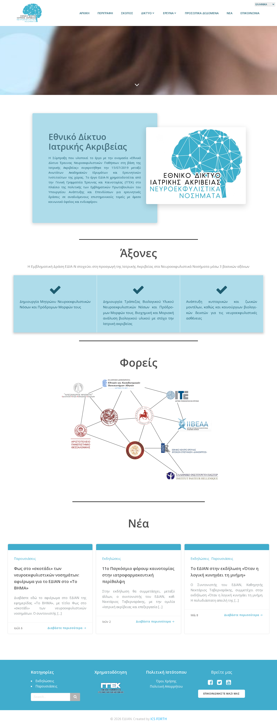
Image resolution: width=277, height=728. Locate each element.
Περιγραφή (105, 13)
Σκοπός (127, 13)
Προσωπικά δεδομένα (202, 13)
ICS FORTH (158, 719)
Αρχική (84, 13)
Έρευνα (168, 13)
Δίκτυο (146, 13)
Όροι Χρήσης (166, 681)
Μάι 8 (194, 615)
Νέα (229, 13)
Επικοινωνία (249, 13)
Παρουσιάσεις (25, 558)
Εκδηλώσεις (111, 558)
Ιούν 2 (106, 622)
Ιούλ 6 (18, 628)
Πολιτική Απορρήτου (166, 686)
